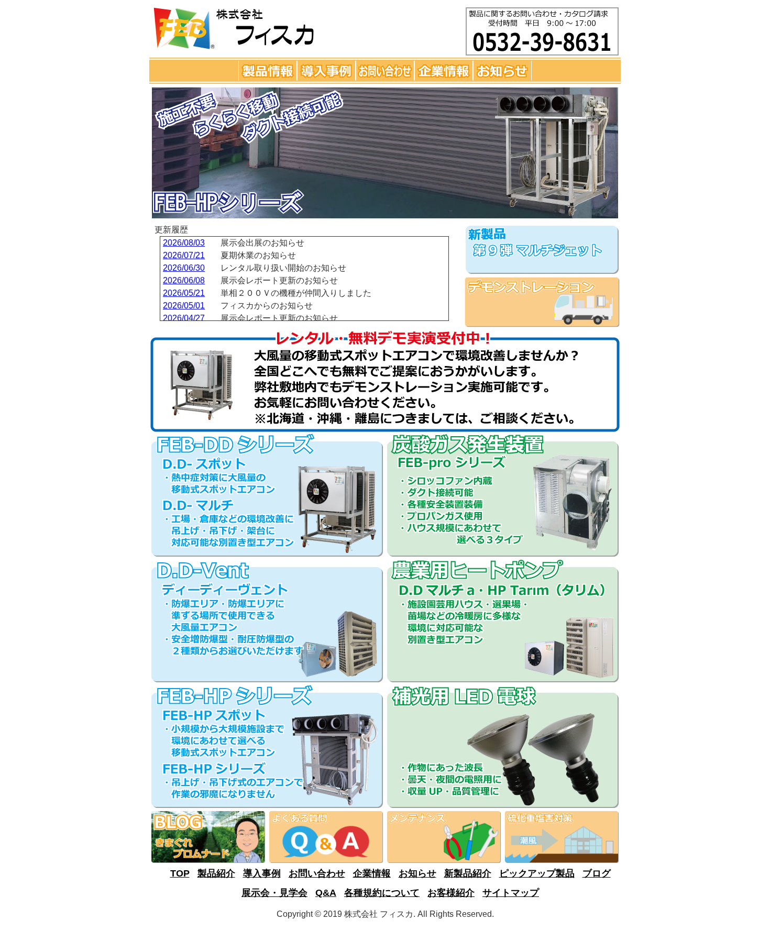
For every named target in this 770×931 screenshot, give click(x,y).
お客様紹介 (451, 893)
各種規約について (382, 893)
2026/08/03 (184, 242)
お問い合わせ (317, 873)
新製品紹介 (467, 873)
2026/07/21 (184, 255)
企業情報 (372, 873)
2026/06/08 (184, 280)
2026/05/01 (184, 305)
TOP (180, 873)
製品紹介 (216, 873)
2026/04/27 (184, 318)
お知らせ (417, 873)
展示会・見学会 (274, 893)
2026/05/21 (184, 293)
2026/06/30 (184, 267)
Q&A (325, 893)
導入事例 (262, 873)
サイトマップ (510, 893)
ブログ (596, 873)
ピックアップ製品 (537, 873)
